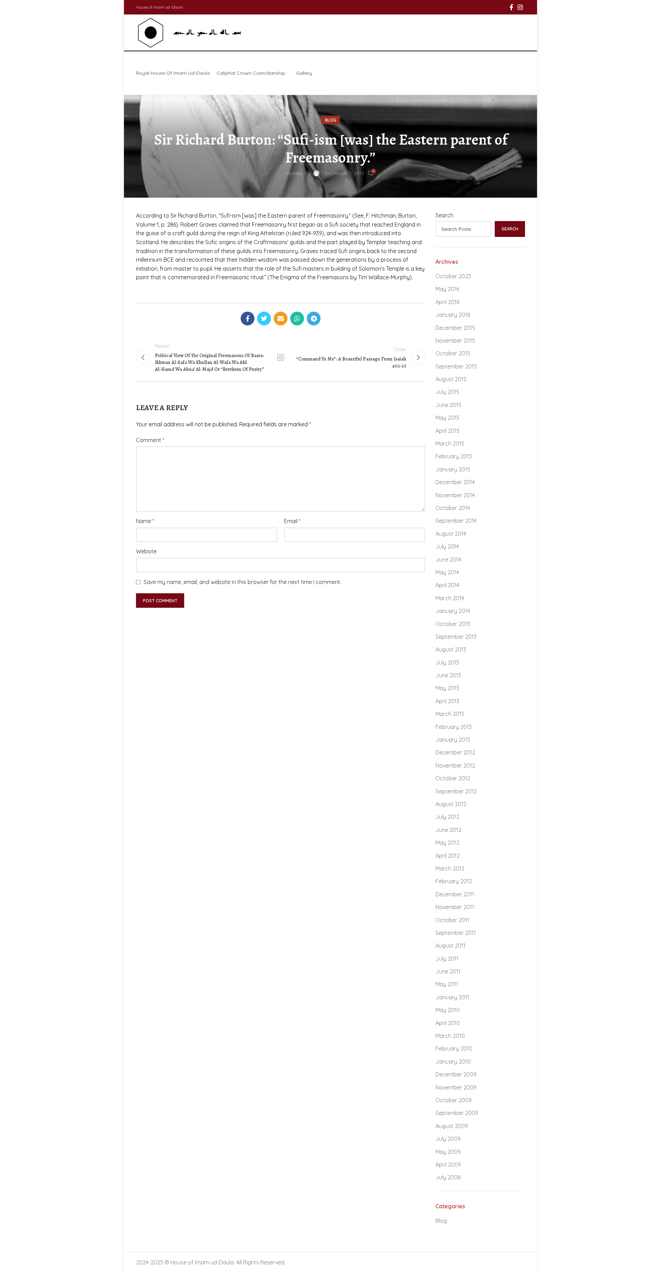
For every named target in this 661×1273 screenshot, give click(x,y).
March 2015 (450, 443)
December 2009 (456, 1074)
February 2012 (454, 881)
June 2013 (448, 675)
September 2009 (457, 1112)
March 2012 (450, 868)
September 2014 (456, 520)
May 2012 (447, 842)
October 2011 (452, 920)
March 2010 (450, 1035)
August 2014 (451, 533)
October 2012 (453, 778)
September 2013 (456, 636)
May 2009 (448, 1151)
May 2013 (447, 688)
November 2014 (455, 495)
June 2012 (448, 829)
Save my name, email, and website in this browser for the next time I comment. (242, 581)
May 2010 (448, 1009)
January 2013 (453, 739)
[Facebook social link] (511, 7)
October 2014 (453, 507)
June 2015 (448, 404)
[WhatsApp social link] (297, 318)
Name (145, 521)
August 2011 (450, 945)
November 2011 (455, 907)
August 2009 (452, 1126)
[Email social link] (280, 318)
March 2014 (450, 598)
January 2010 (453, 1061)
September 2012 (456, 791)
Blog (330, 120)
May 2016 (447, 288)
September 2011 (456, 932)
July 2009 (448, 1138)
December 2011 (455, 894)
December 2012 (455, 752)
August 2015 (451, 379)
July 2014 (447, 546)
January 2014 (453, 610)
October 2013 (453, 623)
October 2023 (453, 276)
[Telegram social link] (314, 318)
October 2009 (454, 1100)
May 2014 (447, 572)
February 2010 (454, 1048)
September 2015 (456, 366)
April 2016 (447, 302)
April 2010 (448, 1023)
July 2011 (447, 958)
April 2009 (448, 1164)
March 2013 (450, 713)
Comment (150, 440)
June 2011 (448, 971)
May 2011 (447, 984)
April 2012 (448, 855)
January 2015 (453, 469)
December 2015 (455, 327)
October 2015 (453, 353)
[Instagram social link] (520, 7)
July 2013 (447, 662)
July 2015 (447, 391)
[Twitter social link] (264, 318)
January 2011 (452, 997)
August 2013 (451, 649)
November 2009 (456, 1087)
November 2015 (455, 340)
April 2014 (447, 585)
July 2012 (447, 816)
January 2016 (453, 314)
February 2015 (454, 456)
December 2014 (455, 482)
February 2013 (454, 726)
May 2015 (447, 417)
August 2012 (451, 804)
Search (444, 215)
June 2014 (448, 559)
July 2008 (448, 1177)
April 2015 (448, 430)
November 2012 (455, 765)
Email (292, 521)
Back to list (280, 357)
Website (146, 551)
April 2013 (447, 701)
